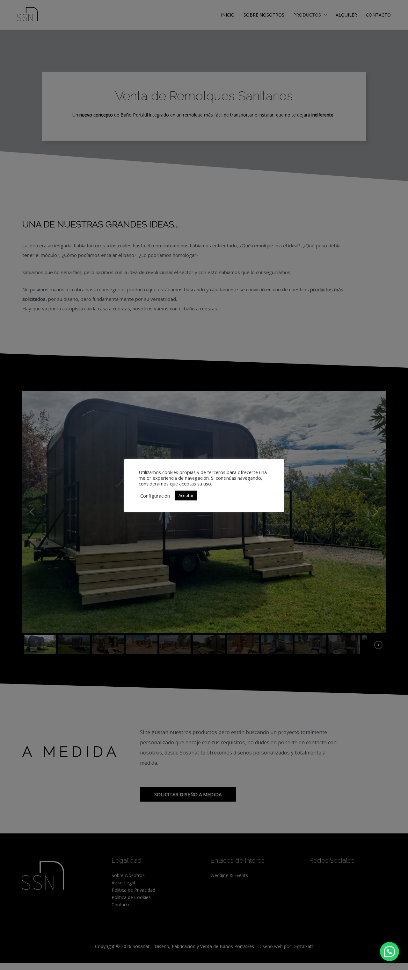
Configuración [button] (155, 496)
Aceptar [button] (185, 495)
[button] (389, 951)
